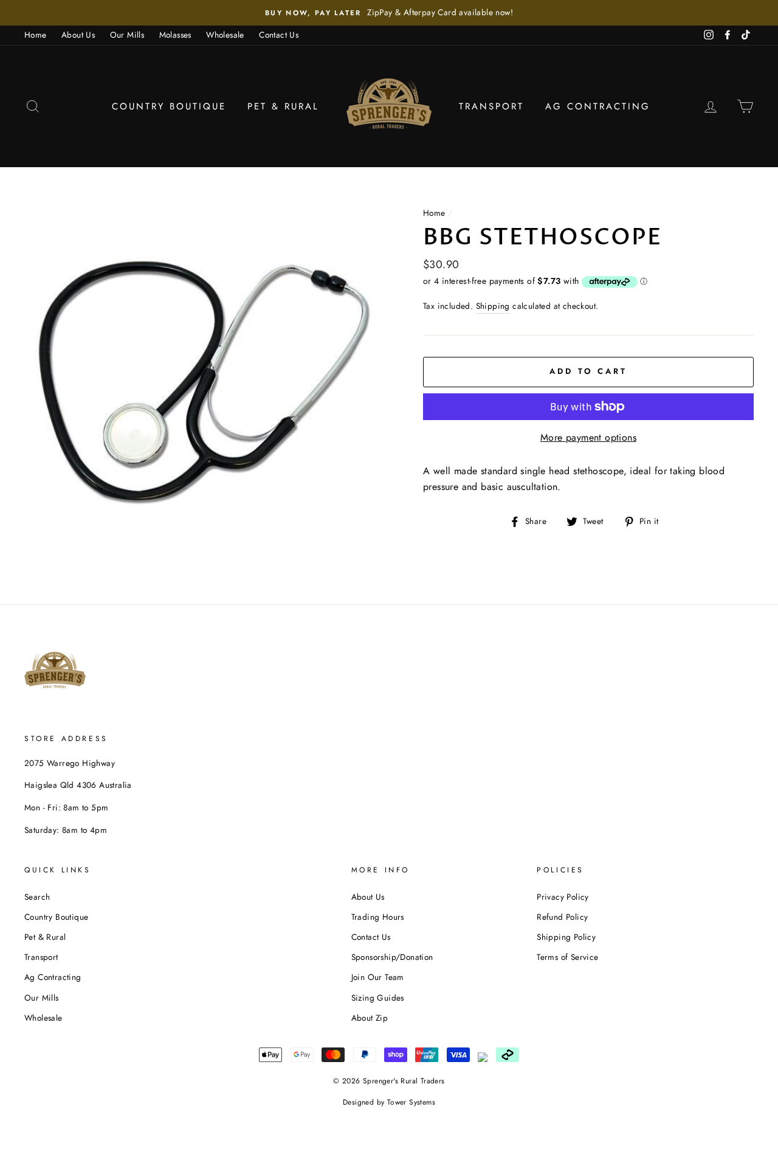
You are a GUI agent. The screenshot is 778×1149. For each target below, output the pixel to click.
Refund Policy (562, 917)
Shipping (493, 306)
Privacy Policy (563, 897)
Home (35, 35)
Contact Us (278, 35)
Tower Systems (411, 1102)
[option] (389, 12)
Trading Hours (377, 917)
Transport (491, 106)
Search (37, 897)
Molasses (175, 35)
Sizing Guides (377, 998)
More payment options (588, 437)
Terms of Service (567, 957)
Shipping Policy (566, 937)
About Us (78, 35)
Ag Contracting (597, 106)
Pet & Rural (283, 106)
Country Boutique (169, 106)
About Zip (369, 1018)
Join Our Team (377, 977)
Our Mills (127, 35)
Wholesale (225, 35)
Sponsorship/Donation (392, 957)
